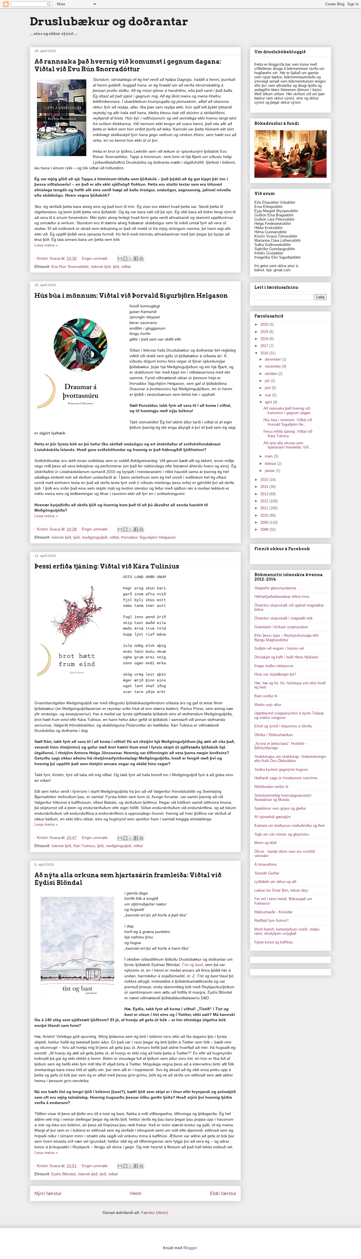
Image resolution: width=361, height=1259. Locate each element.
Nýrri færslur (47, 1193)
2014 (264, 487)
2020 (264, 324)
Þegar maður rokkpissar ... (276, 666)
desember (273, 359)
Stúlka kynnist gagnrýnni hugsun (281, 769)
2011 (264, 508)
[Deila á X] (130, 258)
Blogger (190, 1247)
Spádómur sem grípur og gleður (280, 808)
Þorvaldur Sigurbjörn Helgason (148, 537)
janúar (270, 470)
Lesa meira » (46, 245)
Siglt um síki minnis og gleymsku (281, 834)
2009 (264, 522)
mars (269, 456)
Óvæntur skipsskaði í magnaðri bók (283, 618)
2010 (264, 515)
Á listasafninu (265, 864)
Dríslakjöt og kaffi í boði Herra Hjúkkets (286, 657)
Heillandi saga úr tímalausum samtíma (285, 778)
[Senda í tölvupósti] (120, 258)
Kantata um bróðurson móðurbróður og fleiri (289, 825)
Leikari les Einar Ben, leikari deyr (281, 890)
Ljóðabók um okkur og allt (275, 882)
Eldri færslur (223, 1193)
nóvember (273, 366)
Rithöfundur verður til (271, 787)
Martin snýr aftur (267, 705)
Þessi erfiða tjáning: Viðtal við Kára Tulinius (106, 566)
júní (268, 388)
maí (268, 395)
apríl (269, 402)
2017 (264, 346)
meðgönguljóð (94, 537)
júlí (268, 381)
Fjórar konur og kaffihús (273, 942)
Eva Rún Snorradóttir (70, 266)
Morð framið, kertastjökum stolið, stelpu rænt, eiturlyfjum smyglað (286, 931)
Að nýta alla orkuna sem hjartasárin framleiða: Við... (287, 445)
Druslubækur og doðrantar (109, 21)
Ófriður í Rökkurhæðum (273, 735)
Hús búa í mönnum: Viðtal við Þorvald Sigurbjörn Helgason (131, 295)
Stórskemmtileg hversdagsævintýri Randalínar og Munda (282, 797)
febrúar (271, 463)
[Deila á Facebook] (136, 258)
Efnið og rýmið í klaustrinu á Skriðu (283, 726)
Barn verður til (265, 696)
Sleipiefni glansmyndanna (275, 588)
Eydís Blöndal (63, 1174)
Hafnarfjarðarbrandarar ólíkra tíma (281, 596)
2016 (264, 353)
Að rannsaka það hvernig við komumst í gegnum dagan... (288, 410)
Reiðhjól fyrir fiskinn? (271, 920)
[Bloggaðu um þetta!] (125, 258)
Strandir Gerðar (266, 873)
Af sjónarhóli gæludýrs (272, 817)
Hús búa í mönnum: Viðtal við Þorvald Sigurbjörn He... (287, 422)
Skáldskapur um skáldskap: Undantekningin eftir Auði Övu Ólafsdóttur (290, 758)
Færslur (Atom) (154, 1212)
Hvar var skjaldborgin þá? (275, 674)
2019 (264, 332)
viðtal (126, 266)
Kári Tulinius (84, 845)
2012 (264, 501)
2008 (264, 529)
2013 (264, 494)
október (271, 374)
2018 (264, 339)
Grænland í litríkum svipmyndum (281, 627)
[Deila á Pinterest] (141, 258)
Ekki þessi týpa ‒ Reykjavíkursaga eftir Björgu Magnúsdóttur (286, 637)
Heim (135, 1193)
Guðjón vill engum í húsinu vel (279, 648)
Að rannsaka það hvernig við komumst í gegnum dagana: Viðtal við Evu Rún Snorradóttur (127, 65)
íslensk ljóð (101, 266)
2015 (264, 480)
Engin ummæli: (95, 258)
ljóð (116, 266)
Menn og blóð (265, 843)
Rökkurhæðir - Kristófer (273, 912)
